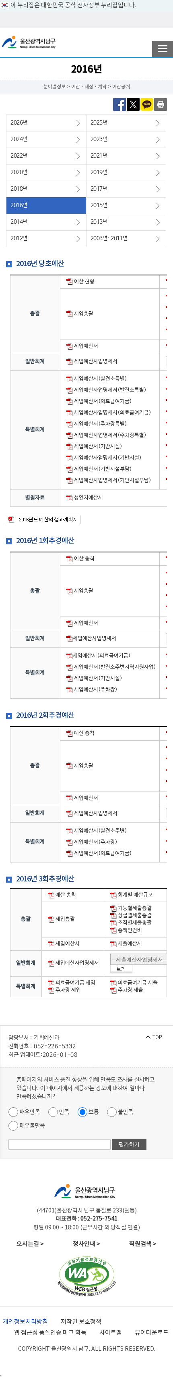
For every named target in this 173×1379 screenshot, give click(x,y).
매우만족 (29, 1112)
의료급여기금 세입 (74, 983)
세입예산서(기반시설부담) (102, 469)
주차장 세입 (67, 990)
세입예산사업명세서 (95, 361)
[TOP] (153, 1037)
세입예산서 (85, 346)
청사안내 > (86, 1244)
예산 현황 (84, 282)
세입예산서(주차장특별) (100, 424)
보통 (93, 1112)
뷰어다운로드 (152, 1332)
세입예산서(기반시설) (97, 447)
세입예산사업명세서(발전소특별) (109, 390)
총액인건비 (129, 930)
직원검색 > (143, 1244)
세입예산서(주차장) (95, 690)
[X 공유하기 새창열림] (133, 104)
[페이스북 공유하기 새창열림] (119, 104)
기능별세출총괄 (134, 908)
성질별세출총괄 (134, 915)
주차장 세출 (130, 990)
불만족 (125, 1112)
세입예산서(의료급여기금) (102, 401)
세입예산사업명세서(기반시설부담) (112, 480)
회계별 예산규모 (135, 895)
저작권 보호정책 (81, 1322)
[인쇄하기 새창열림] (160, 104)
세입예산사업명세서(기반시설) (107, 458)
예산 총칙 (84, 559)
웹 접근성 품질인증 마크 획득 (50, 1332)
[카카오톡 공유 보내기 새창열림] (146, 104)
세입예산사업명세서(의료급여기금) (112, 413)
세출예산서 (129, 944)
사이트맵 (110, 1332)
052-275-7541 (98, 1219)
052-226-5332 (55, 1046)
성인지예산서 (88, 498)
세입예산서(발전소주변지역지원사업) (114, 667)
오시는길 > (30, 1244)
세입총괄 (83, 314)
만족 (64, 1112)
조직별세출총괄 (134, 923)
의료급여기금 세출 (137, 983)
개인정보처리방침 (25, 1322)
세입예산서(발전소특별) (100, 379)
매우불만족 (31, 1126)
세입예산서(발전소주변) (100, 831)
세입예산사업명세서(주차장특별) (109, 435)
